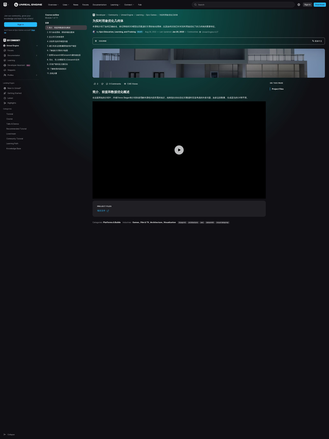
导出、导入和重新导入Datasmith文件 (64, 59)
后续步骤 (53, 73)
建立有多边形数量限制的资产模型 (62, 46)
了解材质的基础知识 (58, 69)
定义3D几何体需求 (56, 37)
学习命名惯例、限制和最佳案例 (61, 32)
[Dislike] (102, 84)
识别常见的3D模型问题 (58, 41)
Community (113, 15)
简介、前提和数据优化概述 (59, 27)
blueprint (182, 222)
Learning (140, 15)
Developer (101, 15)
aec (202, 222)
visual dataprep (222, 222)
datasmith (210, 222)
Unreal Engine (127, 15)
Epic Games (151, 15)
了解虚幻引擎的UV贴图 (58, 50)
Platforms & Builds (112, 222)
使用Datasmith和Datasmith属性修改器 (65, 55)
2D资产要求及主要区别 (58, 64)
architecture (193, 222)
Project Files (278, 89)
